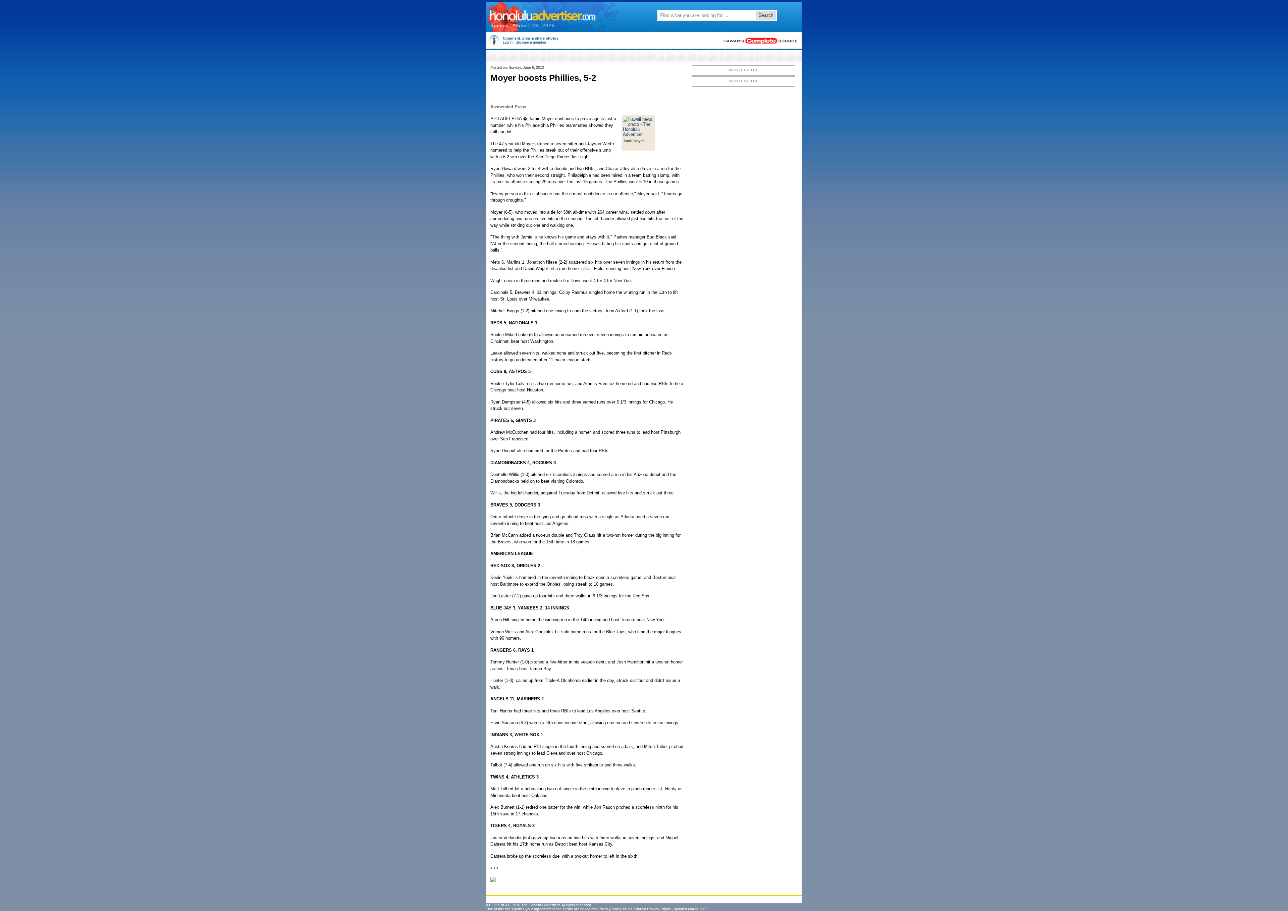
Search (765, 15)
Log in (508, 42)
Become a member (531, 42)
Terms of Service (576, 909)
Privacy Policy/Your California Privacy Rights (634, 909)
